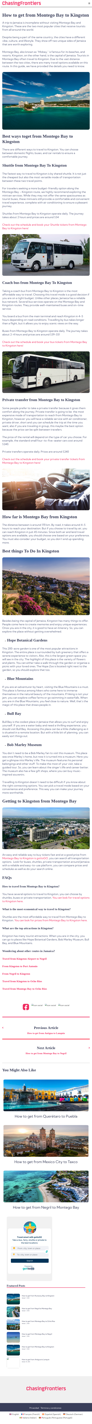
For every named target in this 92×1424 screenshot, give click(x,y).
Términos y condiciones (51, 1408)
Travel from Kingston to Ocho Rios (22, 981)
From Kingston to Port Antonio (19, 966)
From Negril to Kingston (16, 973)
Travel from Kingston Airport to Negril (24, 958)
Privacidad (34, 1408)
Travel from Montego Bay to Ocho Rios (24, 988)
